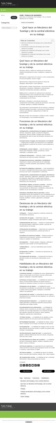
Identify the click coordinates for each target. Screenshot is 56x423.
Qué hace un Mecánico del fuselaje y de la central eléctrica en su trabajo (37, 43)
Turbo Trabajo (6, 3)
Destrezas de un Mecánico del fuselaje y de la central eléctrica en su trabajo (35, 51)
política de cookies (39, 420)
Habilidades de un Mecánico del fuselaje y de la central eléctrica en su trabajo (36, 55)
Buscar (3, 15)
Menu (4, 10)
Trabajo (22, 389)
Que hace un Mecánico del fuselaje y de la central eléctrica (35, 385)
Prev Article (26, 371)
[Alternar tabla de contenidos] (51, 41)
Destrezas (27, 378)
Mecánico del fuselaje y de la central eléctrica (34, 381)
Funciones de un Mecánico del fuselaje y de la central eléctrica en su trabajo (35, 47)
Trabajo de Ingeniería (27, 22)
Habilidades (45, 378)
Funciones (36, 378)
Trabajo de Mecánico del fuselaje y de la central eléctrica (35, 392)
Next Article (48, 371)
